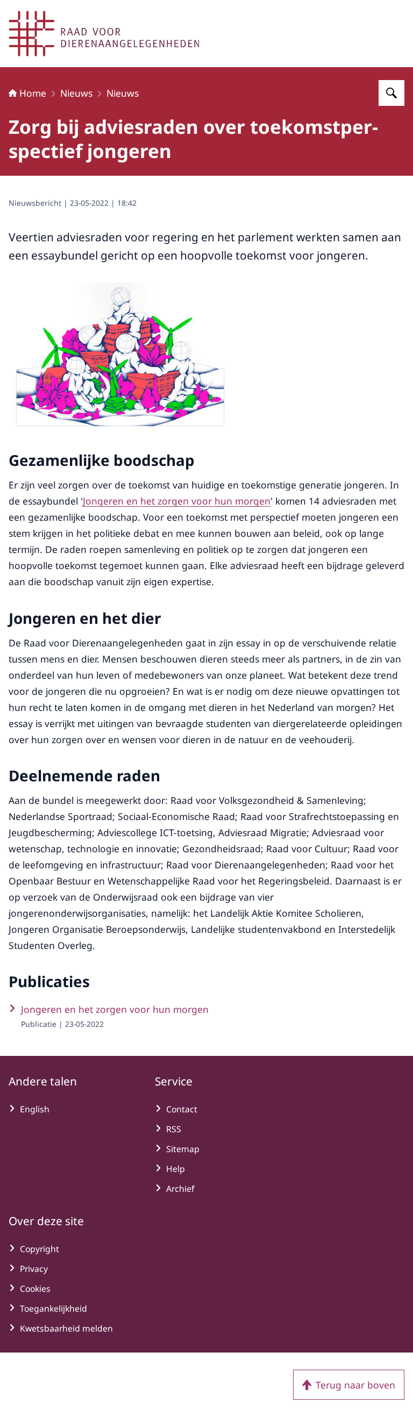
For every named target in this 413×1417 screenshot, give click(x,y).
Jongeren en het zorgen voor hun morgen (176, 500)
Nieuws (76, 93)
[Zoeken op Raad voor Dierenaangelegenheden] (391, 93)
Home (32, 93)
